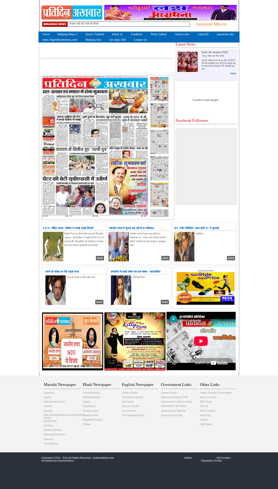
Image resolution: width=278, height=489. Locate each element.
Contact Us (140, 39)
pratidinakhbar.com (103, 457)
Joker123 (203, 34)
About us (117, 34)
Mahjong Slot (93, 39)
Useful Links (182, 34)
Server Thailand (94, 34)
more (233, 73)
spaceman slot (225, 34)
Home (46, 34)
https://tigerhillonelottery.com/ (60, 39)
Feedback (136, 34)
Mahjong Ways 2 (67, 34)
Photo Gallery (159, 34)
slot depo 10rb (117, 39)
